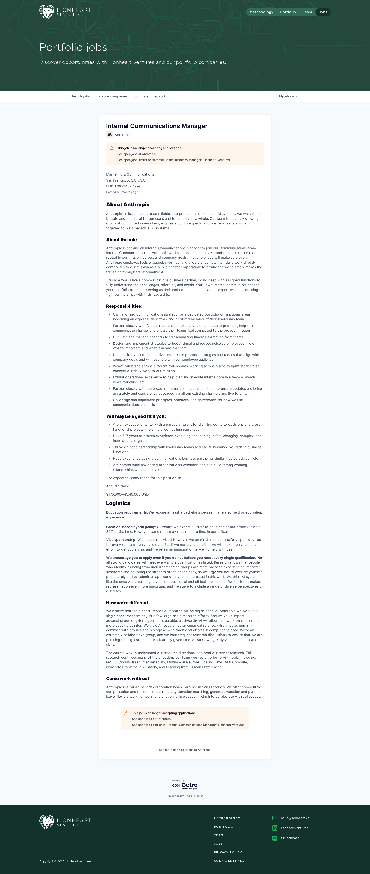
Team (307, 12)
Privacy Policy (228, 852)
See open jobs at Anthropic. (137, 154)
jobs (80, 96)
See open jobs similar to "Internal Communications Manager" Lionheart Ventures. (174, 160)
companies (112, 96)
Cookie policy (195, 795)
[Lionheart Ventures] (75, 12)
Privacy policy (175, 795)
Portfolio (288, 12)
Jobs (323, 12)
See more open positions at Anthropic (185, 749)
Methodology (261, 12)
